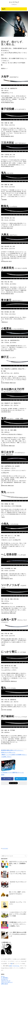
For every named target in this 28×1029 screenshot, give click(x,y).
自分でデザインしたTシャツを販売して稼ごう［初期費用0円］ (18, 863)
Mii (11, 963)
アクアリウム (16, 965)
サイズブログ (14, 2)
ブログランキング (5, 980)
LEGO (10, 965)
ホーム (3, 976)
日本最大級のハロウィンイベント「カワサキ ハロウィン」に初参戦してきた (17, 924)
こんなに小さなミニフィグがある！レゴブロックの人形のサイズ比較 (17, 914)
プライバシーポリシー (7, 982)
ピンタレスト (4, 979)
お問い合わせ (4, 983)
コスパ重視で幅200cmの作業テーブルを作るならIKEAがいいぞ (18, 934)
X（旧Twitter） (5, 977)
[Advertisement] (14, 802)
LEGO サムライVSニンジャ (8, 752)
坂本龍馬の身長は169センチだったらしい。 (12, 750)
